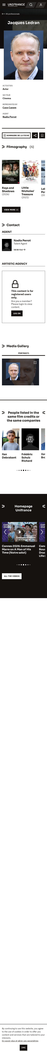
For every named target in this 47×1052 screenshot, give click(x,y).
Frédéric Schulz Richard (27, 458)
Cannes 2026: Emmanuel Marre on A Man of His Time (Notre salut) (18, 549)
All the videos (11, 576)
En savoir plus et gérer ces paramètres (20, 1040)
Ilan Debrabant (9, 456)
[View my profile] (40, 5)
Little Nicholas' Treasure (28, 191)
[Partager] (35, 135)
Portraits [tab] (23, 353)
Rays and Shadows (8, 189)
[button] (35, 362)
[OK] (23, 1047)
